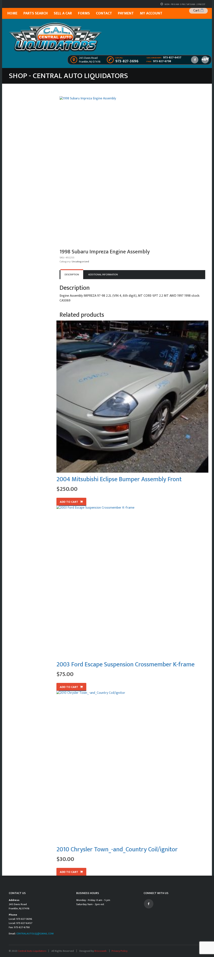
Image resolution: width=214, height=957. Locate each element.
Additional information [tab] (103, 274)
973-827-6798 (162, 61)
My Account (151, 13)
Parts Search (35, 13)
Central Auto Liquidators (32, 951)
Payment (126, 13)
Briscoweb (100, 951)
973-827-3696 (126, 61)
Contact (104, 13)
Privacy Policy (119, 951)
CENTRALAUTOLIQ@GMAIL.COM (35, 933)
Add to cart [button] (69, 501)
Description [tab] (72, 274)
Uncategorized (80, 261)
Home (12, 13)
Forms (84, 13)
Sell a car (63, 13)
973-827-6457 (172, 57)
